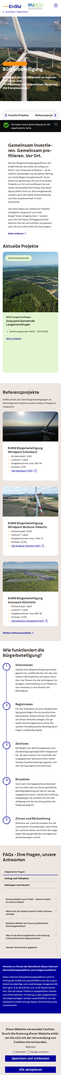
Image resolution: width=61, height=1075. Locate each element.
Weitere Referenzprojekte (17, 633)
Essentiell (21, 1051)
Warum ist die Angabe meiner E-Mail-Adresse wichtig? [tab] (29, 912)
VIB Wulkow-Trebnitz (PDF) (25, 545)
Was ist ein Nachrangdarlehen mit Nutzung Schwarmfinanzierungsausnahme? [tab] (27, 937)
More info (31, 1046)
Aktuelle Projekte (18, 115)
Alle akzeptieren (30, 1069)
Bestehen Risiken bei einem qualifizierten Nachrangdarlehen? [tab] (27, 924)
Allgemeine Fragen (14, 871)
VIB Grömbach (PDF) (22, 470)
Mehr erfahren (16, 233)
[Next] (55, 115)
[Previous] (6, 115)
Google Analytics (39, 1051)
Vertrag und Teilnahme (16, 878)
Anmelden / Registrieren (17, 12)
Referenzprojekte (46, 115)
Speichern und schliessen (30, 1058)
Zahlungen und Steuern (16, 884)
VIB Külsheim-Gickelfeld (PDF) (27, 621)
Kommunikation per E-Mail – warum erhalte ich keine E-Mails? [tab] (28, 900)
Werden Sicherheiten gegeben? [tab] (21, 947)
